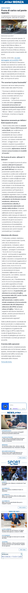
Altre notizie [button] (22, 457)
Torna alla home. (6, 362)
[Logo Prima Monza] (14, 2)
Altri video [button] (23, 549)
